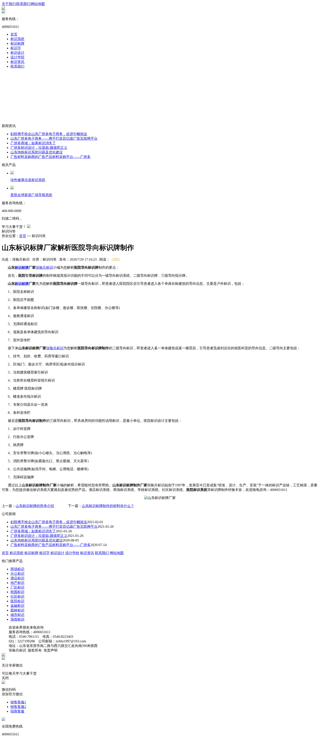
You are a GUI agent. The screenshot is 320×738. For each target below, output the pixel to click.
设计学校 (72, 553)
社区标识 (17, 596)
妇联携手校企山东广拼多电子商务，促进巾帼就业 (48, 134)
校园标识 (17, 592)
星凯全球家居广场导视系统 (31, 195)
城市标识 (17, 615)
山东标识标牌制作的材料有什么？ (108, 506)
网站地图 (38, 4)
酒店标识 (17, 578)
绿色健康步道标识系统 (27, 180)
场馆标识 (17, 619)
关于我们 (9, 4)
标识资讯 (17, 62)
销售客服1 (18, 702)
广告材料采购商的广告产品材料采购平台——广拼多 (50, 157)
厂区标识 (17, 587)
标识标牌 (17, 43)
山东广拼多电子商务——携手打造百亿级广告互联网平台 (54, 138)
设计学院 (17, 57)
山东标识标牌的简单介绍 (35, 506)
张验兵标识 (44, 267)
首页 (13, 34)
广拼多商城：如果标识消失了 (33, 143)
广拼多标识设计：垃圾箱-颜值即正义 (38, 147)
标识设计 (17, 52)
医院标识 (17, 601)
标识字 (15, 48)
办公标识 (17, 573)
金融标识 (17, 605)
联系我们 (23, 4)
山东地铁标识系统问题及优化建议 (36, 152)
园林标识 (17, 610)
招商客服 (17, 711)
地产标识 (17, 583)
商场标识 (17, 569)
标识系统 (17, 39)
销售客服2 (18, 707)
